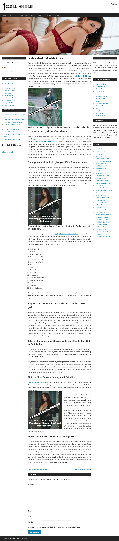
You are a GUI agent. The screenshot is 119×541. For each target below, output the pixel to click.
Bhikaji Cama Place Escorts (103, 190)
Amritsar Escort (100, 115)
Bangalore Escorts (101, 86)
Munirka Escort (100, 98)
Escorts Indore (99, 101)
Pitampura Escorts (101, 163)
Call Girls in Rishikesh (102, 217)
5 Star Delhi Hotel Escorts (12, 129)
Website (30, 522)
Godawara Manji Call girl (82, 469)
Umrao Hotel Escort (10, 127)
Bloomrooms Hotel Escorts (12, 139)
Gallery (40, 15)
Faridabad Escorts (101, 96)
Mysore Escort (8, 83)
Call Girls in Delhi (7, 72)
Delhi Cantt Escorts (101, 207)
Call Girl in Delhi (100, 91)
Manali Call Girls (9, 105)
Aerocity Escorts (100, 149)
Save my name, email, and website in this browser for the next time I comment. (55, 527)
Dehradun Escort (9, 88)
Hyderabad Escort (10, 100)
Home (4, 15)
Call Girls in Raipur (101, 224)
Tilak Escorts (99, 185)
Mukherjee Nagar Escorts (103, 214)
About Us (13, 15)
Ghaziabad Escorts (101, 168)
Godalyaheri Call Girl (35, 382)
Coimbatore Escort (10, 98)
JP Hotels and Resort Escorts (13, 132)
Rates (49, 15)
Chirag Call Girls (100, 200)
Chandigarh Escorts (101, 84)
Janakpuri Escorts (101, 178)
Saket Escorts (99, 171)
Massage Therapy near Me (103, 106)
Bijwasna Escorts (100, 195)
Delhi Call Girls (26, 15)
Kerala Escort (8, 95)
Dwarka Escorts (100, 151)
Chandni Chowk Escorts (102, 197)
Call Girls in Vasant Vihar (103, 232)
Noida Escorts (99, 111)
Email (30, 516)
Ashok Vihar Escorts (101, 188)
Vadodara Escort (9, 90)
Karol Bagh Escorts (101, 173)
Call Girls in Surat (100, 229)
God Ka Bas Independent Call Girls (39, 469)
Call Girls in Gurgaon (101, 103)
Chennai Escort (9, 86)
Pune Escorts (99, 94)
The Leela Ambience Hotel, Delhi (14, 119)
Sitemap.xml (7, 152)
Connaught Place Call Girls (103, 161)
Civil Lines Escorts (101, 202)
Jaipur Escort (99, 108)
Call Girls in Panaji (101, 234)
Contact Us (59, 15)
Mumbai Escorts (100, 89)
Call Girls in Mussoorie (102, 219)
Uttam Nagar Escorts (101, 180)
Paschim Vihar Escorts (102, 175)
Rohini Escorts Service (102, 158)
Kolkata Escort (8, 93)
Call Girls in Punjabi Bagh (103, 236)
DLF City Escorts (100, 212)
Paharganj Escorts (101, 154)
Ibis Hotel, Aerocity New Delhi (13, 122)
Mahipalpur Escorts (101, 156)
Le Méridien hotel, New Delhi (13, 124)
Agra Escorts (99, 113)
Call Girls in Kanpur (101, 227)
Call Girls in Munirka (101, 166)
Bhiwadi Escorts (100, 193)
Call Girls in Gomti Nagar (103, 222)
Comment (31, 484)
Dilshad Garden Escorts (102, 210)
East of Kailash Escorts (102, 183)
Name (30, 511)
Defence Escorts (100, 205)
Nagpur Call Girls (9, 103)
